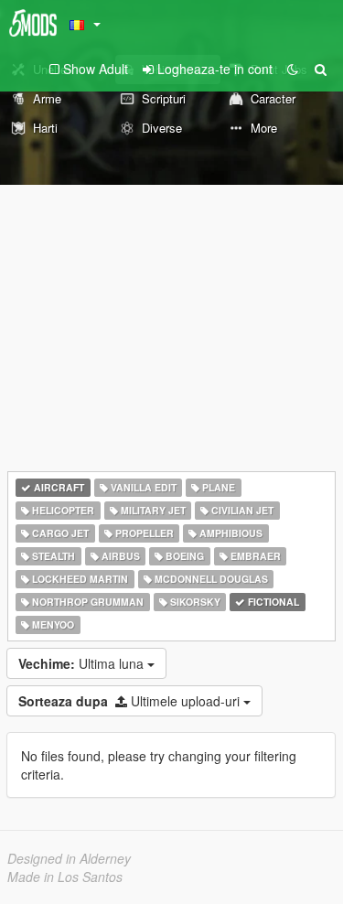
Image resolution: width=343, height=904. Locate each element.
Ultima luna (82, 663)
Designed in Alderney (69, 858)
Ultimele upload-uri (130, 701)
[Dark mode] (292, 68)
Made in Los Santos (65, 876)
